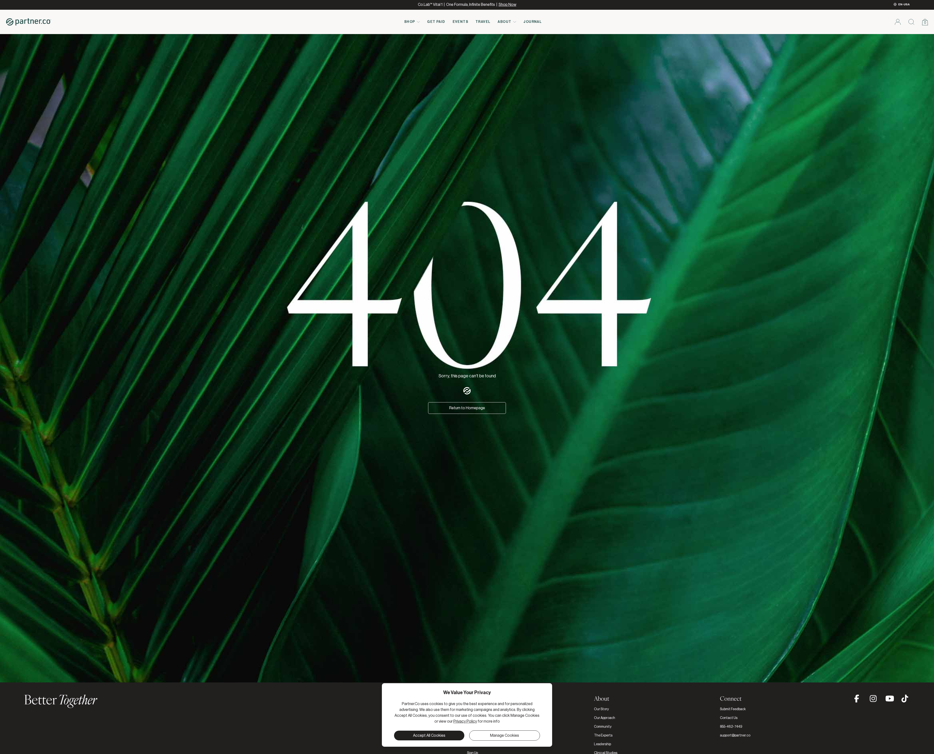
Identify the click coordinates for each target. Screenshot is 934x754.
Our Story (601, 709)
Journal (532, 22)
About (504, 22)
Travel (483, 22)
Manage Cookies (504, 735)
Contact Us (728, 718)
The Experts (603, 735)
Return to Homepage (467, 408)
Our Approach (604, 718)
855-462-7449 (731, 726)
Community (602, 726)
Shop (409, 22)
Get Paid (436, 22)
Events (460, 22)
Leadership (602, 744)
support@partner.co (735, 735)
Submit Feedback (733, 709)
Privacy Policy (465, 721)
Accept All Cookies (429, 735)
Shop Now (507, 5)
